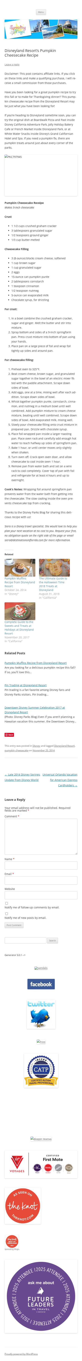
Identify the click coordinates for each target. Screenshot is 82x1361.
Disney (36, 745)
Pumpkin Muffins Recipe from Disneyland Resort (20, 582)
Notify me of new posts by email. (25, 918)
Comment (12, 816)
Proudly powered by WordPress (21, 1354)
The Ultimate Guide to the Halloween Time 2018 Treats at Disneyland (53, 584)
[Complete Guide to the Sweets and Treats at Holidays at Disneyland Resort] (20, 611)
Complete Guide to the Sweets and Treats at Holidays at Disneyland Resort (19, 627)
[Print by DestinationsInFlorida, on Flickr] (41, 1042)
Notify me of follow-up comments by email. (32, 907)
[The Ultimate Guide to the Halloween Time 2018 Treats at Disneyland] (54, 568)
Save (10, 734)
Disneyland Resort (64, 745)
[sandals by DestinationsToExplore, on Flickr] (41, 968)
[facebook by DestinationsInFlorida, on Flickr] (41, 988)
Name (9, 859)
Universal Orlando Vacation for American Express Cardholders (60, 780)
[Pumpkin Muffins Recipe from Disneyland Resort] (20, 568)
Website (10, 889)
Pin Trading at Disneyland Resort (26, 685)
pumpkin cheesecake (16, 750)
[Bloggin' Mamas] (41, 1139)
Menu (41, 12)
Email (9, 874)
